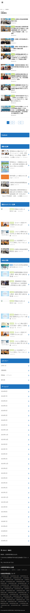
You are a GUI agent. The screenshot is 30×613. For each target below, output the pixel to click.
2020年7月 (4, 521)
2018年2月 (4, 540)
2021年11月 (4, 497)
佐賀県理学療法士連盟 (22, 601)
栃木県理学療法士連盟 (10, 581)
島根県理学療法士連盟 (17, 596)
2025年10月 (4, 439)
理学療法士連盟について (5, 569)
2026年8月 (4, 391)
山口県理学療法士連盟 (19, 597)
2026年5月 (4, 405)
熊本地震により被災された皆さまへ (18, 176)
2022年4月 (4, 478)
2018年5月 (4, 536)
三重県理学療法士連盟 (20, 590)
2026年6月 (4, 401)
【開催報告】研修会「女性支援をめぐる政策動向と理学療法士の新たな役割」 (14, 284)
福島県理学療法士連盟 (19, 579)
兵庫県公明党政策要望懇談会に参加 (18, 183)
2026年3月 (4, 415)
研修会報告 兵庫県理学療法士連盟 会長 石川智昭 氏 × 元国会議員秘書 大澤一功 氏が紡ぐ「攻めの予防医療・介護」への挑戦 (14, 193)
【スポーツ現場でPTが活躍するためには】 (18, 224)
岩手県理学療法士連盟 (7, 577)
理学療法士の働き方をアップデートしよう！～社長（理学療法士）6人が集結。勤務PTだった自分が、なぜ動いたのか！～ (14, 154)
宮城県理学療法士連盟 (17, 577)
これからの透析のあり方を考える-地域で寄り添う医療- (19, 233)
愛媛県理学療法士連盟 (20, 599)
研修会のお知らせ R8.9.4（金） (17, 210)
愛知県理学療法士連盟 (10, 590)
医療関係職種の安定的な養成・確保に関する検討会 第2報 (19, 274)
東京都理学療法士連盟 (22, 583)
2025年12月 (4, 430)
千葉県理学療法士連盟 (12, 583)
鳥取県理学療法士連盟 (7, 596)
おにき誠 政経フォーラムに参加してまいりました (18, 242)
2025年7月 (4, 449)
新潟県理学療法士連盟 (15, 585)
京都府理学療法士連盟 (12, 592)
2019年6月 (4, 526)
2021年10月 (4, 502)
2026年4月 (4, 410)
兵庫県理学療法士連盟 (15, 4)
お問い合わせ (24, 569)
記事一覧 (13, 569)
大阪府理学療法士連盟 (22, 592)
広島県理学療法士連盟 (9, 597)
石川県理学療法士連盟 (7, 586)
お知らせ (3, 365)
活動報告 (3, 370)
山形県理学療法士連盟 (9, 579)
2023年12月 (4, 463)
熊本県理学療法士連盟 (14, 603)
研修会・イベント (6, 375)
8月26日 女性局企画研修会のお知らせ (19, 266)
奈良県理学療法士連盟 (14, 594)
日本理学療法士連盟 (5, 575)
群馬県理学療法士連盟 (20, 581)
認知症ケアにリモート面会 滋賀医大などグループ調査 (19, 316)
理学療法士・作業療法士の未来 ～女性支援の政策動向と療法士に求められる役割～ (18, 165)
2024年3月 (4, 454)
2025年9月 (4, 444)
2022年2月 (4, 487)
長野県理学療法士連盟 (9, 588)
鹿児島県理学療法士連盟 (15, 605)
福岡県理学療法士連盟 (12, 601)
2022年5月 (4, 473)
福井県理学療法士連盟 (17, 586)
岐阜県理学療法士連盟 (19, 588)
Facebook (4, 135)
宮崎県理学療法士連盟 (5, 605)
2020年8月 (4, 516)
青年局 (3, 380)
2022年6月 (4, 468)
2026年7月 (4, 396)
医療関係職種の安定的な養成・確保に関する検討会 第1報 (19, 294)
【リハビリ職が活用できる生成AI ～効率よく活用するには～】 (19, 325)
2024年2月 (4, 458)
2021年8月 (4, 511)
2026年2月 (4, 420)
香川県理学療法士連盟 (10, 599)
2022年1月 (4, 492)
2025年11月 (4, 434)
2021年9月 (4, 507)
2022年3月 (4, 483)
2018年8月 (4, 531)
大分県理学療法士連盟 (24, 603)
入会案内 (18, 569)
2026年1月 (4, 425)
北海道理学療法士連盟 (14, 575)
